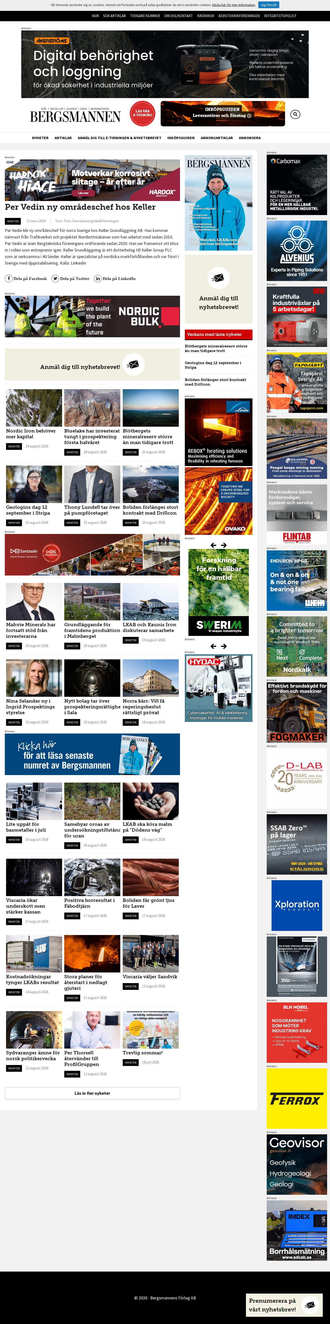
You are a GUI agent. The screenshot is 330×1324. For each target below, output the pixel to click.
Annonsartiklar (217, 137)
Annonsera (250, 137)
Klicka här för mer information (233, 5)
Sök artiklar (114, 16)
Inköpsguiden (181, 137)
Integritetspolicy (280, 16)
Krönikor (205, 16)
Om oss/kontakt (178, 16)
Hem (95, 16)
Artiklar (63, 137)
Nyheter (40, 137)
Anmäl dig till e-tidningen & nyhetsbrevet (119, 137)
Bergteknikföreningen (239, 16)
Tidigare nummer (145, 16)
